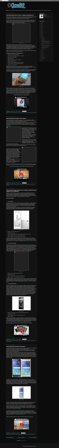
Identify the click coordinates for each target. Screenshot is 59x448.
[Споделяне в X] (24, 111)
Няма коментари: (18, 111)
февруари (43, 57)
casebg (29, 112)
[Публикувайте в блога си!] (23, 111)
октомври (42, 38)
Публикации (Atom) (23, 440)
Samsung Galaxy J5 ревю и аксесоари (15, 346)
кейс (18, 434)
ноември (42, 37)
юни (42, 52)
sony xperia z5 (25, 340)
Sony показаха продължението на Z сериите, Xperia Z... (45, 45)
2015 (41, 36)
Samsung (22, 399)
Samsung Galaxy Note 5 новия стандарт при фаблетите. (20, 15)
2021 (41, 28)
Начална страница (21, 437)
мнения (16, 340)
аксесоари (10, 112)
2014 (41, 60)
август (42, 49)
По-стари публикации (33, 437)
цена (27, 112)
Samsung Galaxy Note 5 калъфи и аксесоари (15, 91)
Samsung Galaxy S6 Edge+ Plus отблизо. (16, 118)
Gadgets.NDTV (22, 311)
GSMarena (22, 230)
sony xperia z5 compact (30, 340)
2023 (41, 26)
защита (13, 184)
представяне (21, 184)
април (42, 54)
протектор (18, 112)
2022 (41, 27)
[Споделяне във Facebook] (25, 111)
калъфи (13, 112)
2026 (41, 22)
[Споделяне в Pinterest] (26, 111)
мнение (16, 112)
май (42, 53)
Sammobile (22, 86)
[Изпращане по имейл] (22, 111)
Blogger (35, 446)
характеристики (24, 112)
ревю (21, 112)
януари (42, 58)
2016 (41, 35)
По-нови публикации (9, 437)
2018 (41, 32)
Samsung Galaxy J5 (32, 434)
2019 (41, 31)
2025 (41, 23)
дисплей (13, 434)
